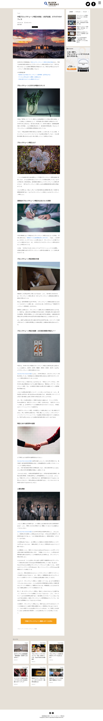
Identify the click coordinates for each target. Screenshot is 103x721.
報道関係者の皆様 (46, 716)
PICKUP (85, 11)
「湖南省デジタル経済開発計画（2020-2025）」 (38, 237)
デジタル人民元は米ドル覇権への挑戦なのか (29, 77)
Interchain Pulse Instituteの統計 (24, 373)
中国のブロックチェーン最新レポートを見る (38, 621)
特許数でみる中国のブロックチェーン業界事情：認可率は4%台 (34, 74)
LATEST (71, 11)
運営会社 (62, 716)
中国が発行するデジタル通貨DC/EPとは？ (29, 79)
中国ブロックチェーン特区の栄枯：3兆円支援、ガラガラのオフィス (82, 28)
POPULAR (78, 11)
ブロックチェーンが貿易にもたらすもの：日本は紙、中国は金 (82, 17)
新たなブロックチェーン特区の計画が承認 (42, 62)
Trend (18, 13)
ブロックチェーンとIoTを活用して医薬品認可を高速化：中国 (82, 22)
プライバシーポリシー (55, 716)
